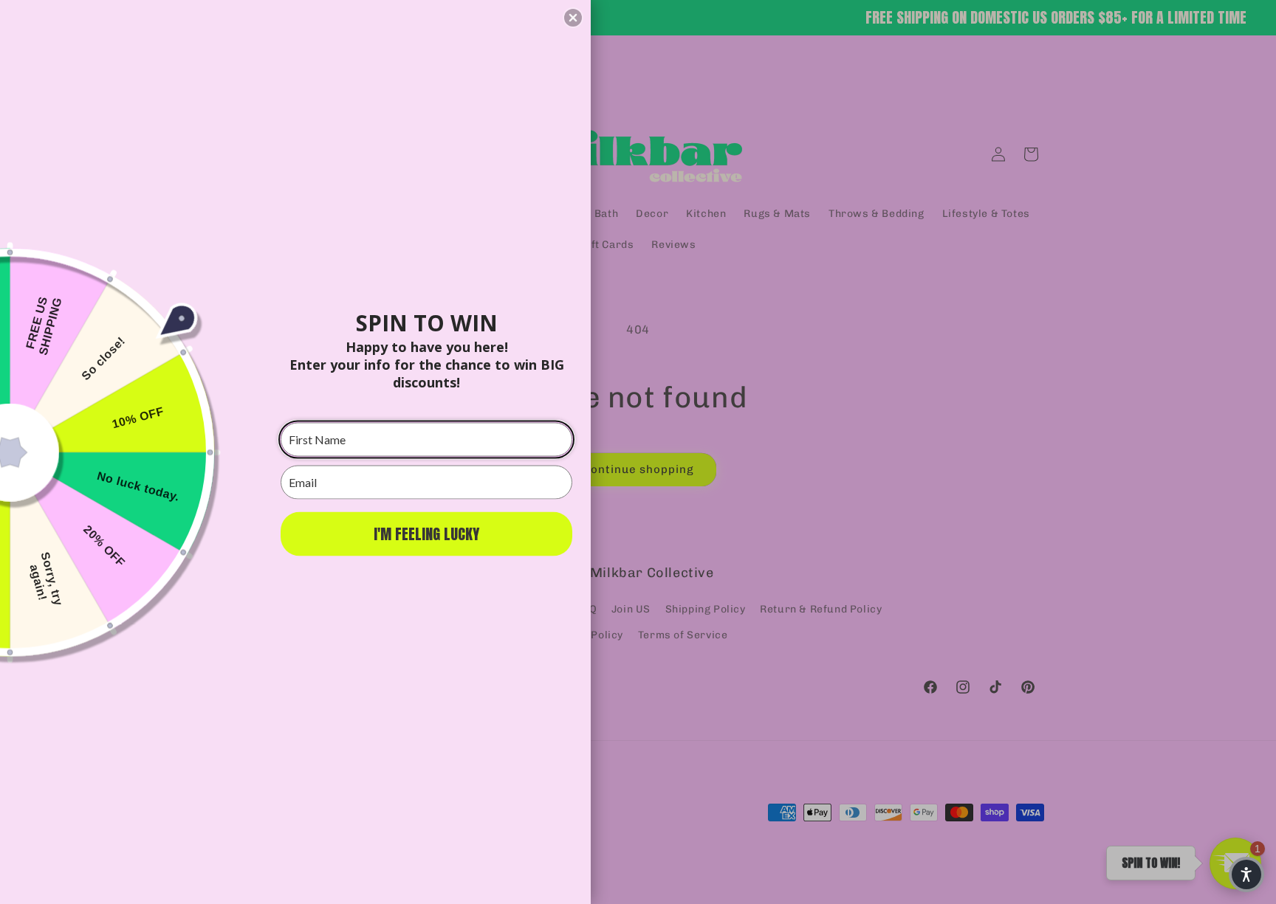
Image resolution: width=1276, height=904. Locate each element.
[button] (573, 18)
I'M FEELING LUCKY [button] (426, 533)
